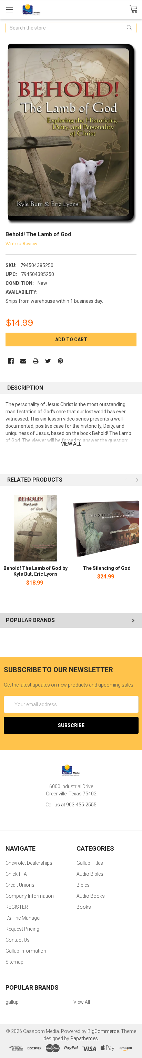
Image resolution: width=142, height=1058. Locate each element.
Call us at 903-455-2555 (71, 804)
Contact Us (18, 940)
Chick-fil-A (16, 874)
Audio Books (91, 896)
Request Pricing (22, 929)
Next (136, 480)
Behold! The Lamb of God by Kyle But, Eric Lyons (35, 571)
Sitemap (14, 962)
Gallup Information (26, 951)
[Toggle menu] (9, 9)
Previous (127, 480)
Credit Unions (20, 885)
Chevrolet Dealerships (29, 863)
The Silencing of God (107, 568)
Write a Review (21, 243)
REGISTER (17, 907)
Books (84, 907)
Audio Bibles (90, 874)
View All (81, 1002)
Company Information (30, 896)
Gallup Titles (90, 863)
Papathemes (84, 1038)
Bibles (83, 885)
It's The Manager (23, 918)
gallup (12, 1002)
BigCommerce (103, 1031)
